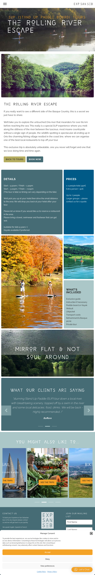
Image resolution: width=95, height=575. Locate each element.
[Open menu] (4, 3)
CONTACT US (9, 513)
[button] (91, 533)
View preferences (47, 566)
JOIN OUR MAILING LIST (76, 515)
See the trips (47, 482)
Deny (47, 559)
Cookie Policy (41, 572)
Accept (47, 552)
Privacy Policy (52, 572)
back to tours (14, 159)
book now (35, 159)
